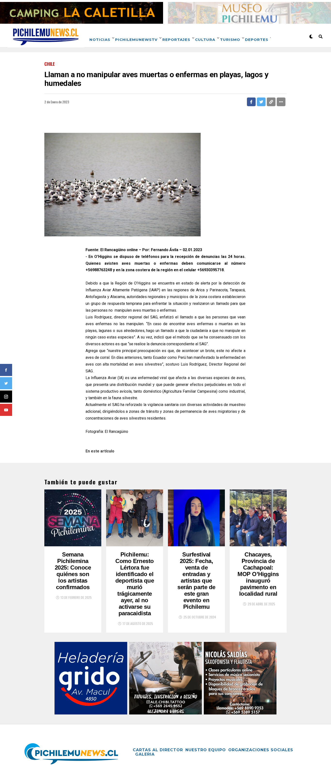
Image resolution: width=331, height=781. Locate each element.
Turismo (230, 39)
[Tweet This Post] (261, 102)
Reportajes (176, 39)
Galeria (145, 754)
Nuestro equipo (205, 750)
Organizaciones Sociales (260, 750)
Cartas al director (158, 750)
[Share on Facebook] (251, 102)
